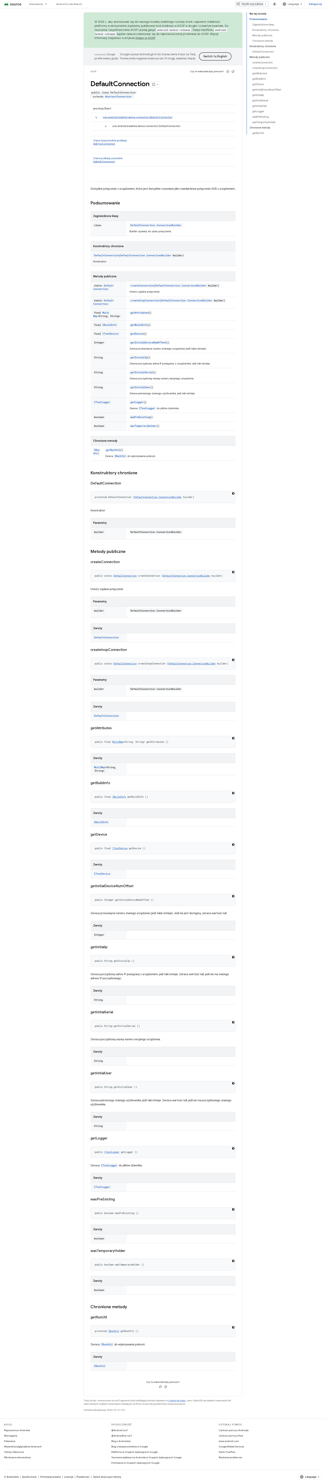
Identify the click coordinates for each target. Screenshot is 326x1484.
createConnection (142, 285)
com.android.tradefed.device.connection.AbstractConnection (137, 117)
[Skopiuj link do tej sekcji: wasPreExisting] (118, 1200)
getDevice (137, 333)
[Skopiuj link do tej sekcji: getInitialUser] (115, 1073)
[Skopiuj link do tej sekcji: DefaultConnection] (124, 484)
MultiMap (117, 741)
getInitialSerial (141, 372)
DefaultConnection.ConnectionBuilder (156, 225)
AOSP (93, 71)
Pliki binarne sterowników (17, 1457)
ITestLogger (102, 402)
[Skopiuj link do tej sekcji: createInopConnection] (130, 650)
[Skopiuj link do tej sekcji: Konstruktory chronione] (140, 473)
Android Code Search (69, 4)
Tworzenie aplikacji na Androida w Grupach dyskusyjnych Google (146, 1457)
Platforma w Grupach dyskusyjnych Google (134, 1451)
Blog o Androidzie (121, 1441)
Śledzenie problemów (230, 1457)
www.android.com (229, 1441)
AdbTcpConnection (104, 143)
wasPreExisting (140, 417)
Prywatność (83, 1477)
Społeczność (29, 1477)
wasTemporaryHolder (143, 425)
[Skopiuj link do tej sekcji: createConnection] (123, 562)
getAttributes (139, 312)
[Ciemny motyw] (233, 493)
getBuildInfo (139, 324)
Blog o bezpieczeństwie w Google (129, 1446)
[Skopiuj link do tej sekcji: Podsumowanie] (123, 203)
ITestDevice (110, 333)
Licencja (68, 1477)
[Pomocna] (227, 71)
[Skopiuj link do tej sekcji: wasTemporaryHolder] (128, 1251)
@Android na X (119, 1430)
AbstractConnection (118, 96)
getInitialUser (140, 387)
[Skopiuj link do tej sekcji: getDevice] (110, 835)
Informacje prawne (50, 1477)
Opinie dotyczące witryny (107, 1477)
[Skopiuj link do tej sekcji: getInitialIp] (110, 947)
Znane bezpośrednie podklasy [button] (110, 142)
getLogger (137, 402)
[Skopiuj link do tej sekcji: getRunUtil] (110, 1318)
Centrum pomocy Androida (233, 1430)
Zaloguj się (315, 4)
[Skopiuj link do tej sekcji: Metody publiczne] (128, 552)
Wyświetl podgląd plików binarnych (23, 1446)
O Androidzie (11, 1477)
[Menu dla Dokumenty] (47, 4)
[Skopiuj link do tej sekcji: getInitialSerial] (116, 1012)
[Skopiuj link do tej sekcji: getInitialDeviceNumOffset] (136, 886)
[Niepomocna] (233, 71)
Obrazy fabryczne (14, 1451)
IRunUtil (96, 451)
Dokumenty (36, 4)
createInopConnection (145, 300)
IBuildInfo (109, 324)
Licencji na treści (177, 1400)
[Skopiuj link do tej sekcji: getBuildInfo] (113, 783)
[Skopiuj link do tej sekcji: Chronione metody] (130, 1307)
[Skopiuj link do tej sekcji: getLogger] (110, 1139)
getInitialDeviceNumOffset (148, 342)
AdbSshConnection (104, 161)
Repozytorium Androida (17, 1430)
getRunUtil (113, 450)
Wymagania (10, 1435)
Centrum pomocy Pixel (231, 1435)
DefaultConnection (106, 255)
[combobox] (252, 4)
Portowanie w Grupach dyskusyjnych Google (135, 1462)
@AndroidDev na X (121, 1435)
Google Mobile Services (231, 1446)
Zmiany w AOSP (145, 38)
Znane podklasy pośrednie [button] (108, 160)
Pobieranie (9, 1441)
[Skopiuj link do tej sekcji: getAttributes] (115, 728)
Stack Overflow (227, 1451)
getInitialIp (138, 357)
